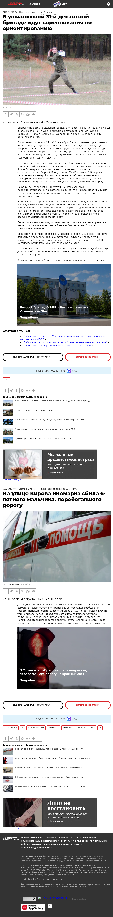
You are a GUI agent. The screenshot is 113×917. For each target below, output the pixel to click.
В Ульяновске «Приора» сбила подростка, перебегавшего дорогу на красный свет (53, 672)
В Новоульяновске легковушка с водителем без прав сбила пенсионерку (49, 777)
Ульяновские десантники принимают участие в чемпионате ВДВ (45, 429)
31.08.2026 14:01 (9, 489)
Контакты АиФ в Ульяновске (74, 841)
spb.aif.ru (26, 584)
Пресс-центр (50, 838)
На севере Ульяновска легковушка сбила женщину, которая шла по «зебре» (50, 786)
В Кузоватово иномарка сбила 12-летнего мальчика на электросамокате (48, 768)
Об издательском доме (32, 838)
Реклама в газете (67, 838)
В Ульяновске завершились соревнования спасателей (57, 345)
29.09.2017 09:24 (10, 12)
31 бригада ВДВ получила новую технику (34, 410)
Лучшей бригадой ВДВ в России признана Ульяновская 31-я (54, 309)
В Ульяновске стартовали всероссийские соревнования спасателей (66, 342)
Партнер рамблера (79, 899)
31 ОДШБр (7, 107)
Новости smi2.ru (12, 480)
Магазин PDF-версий (86, 838)
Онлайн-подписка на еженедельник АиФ (40, 841)
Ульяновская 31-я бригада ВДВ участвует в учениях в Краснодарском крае (49, 420)
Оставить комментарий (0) (88, 357)
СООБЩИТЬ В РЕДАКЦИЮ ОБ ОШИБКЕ (37, 848)
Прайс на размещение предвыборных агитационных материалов (52, 844)
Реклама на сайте (98, 841)
